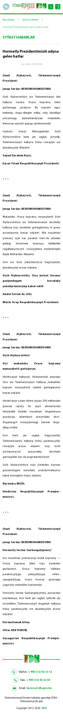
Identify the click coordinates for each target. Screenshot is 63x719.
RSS (44, 708)
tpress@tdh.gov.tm (38, 688)
